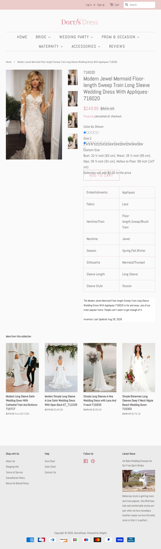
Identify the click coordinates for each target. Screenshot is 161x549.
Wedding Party (74, 36)
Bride (42, 36)
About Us (10, 461)
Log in (89, 4)
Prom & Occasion (119, 36)
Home (22, 36)
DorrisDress (80, 533)
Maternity (49, 46)
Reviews (117, 46)
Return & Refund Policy (17, 483)
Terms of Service (14, 472)
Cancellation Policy (15, 478)
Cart (117, 4)
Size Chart (50, 461)
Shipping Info (12, 466)
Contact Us (50, 472)
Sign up (100, 4)
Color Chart (50, 466)
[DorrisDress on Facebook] (85, 462)
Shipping (88, 116)
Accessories (85, 46)
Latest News (128, 453)
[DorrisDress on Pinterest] (93, 462)
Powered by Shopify (97, 533)
